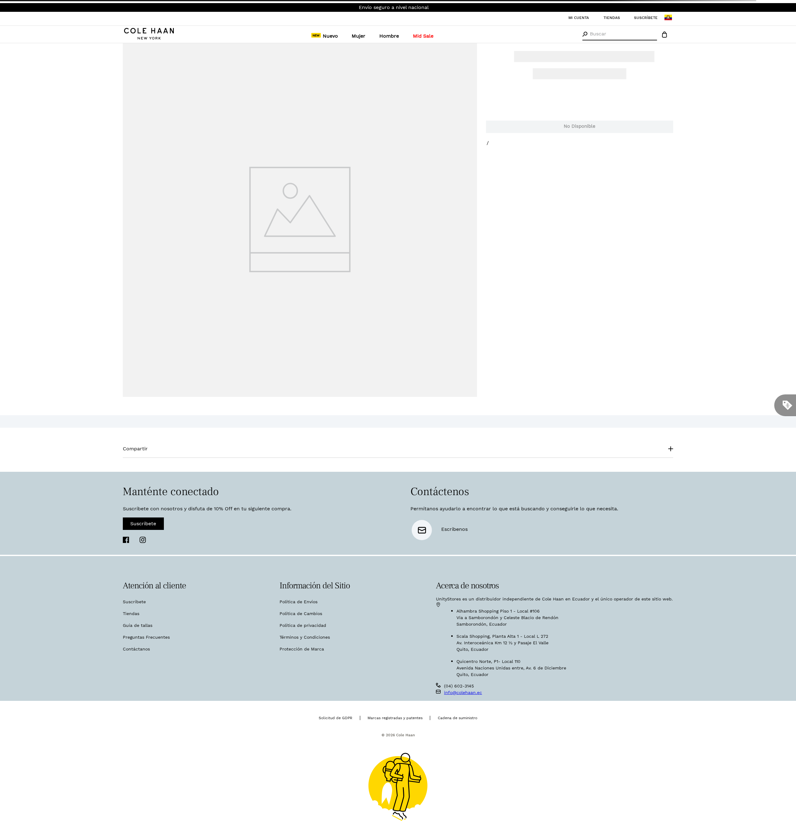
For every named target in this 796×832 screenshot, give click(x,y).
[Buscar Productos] (584, 34)
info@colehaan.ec (458, 765)
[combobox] (619, 34)
